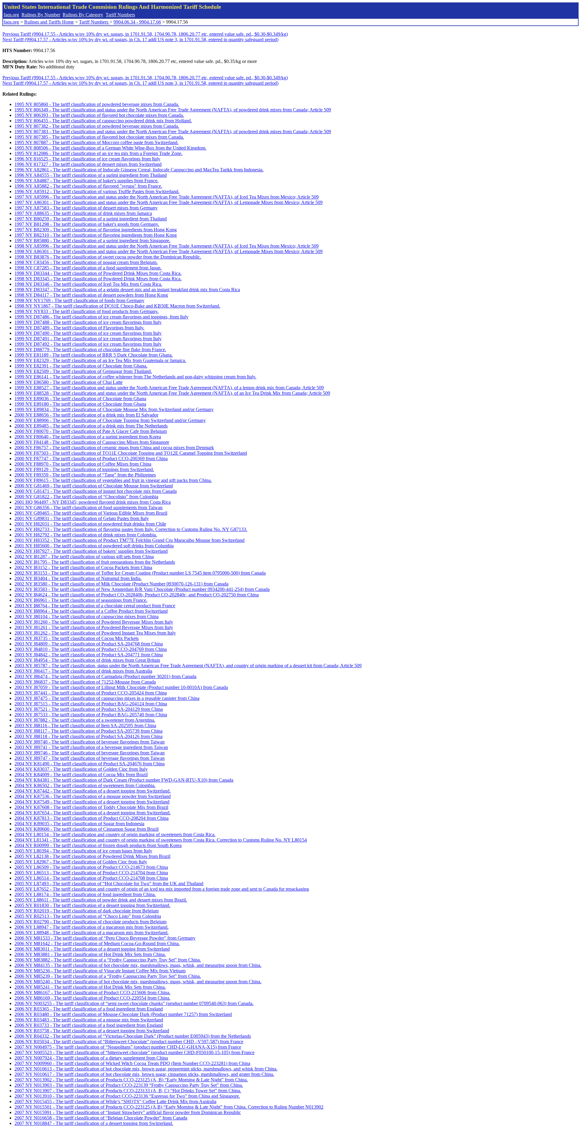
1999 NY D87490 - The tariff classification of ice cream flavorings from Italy (88, 333)
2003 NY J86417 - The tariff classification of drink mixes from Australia (83, 671)
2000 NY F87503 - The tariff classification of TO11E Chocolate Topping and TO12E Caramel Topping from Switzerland (131, 453)
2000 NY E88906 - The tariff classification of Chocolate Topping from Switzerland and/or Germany (110, 420)
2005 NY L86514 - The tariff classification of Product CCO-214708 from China (91, 878)
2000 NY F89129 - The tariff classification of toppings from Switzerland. (84, 469)
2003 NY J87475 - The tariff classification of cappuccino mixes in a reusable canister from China (107, 698)
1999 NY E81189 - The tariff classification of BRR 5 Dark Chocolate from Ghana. (94, 355)
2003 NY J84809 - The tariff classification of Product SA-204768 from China (89, 643)
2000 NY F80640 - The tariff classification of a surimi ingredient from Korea (88, 436)
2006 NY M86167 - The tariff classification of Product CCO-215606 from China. (92, 992)
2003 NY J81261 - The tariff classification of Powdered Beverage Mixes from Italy (94, 627)
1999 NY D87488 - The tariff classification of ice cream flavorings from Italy (88, 322)
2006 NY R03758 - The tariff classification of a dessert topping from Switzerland (92, 1030)
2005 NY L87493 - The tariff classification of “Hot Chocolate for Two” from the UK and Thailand (109, 883)
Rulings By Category (83, 14)
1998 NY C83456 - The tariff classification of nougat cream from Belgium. (86, 262)
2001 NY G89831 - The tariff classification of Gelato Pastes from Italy (82, 518)
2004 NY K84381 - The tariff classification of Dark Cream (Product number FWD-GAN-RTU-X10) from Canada (124, 780)
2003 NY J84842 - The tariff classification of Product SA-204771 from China (89, 654)
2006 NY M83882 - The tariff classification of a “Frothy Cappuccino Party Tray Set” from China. (108, 959)
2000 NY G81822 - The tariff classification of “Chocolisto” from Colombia (86, 496)
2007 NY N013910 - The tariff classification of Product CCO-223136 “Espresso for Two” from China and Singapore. (127, 1096)
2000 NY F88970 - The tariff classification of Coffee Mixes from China (83, 464)
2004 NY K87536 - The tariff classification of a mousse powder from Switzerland (93, 796)
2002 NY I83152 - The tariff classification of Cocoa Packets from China (83, 567)
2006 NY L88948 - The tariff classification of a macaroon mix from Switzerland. (92, 932)
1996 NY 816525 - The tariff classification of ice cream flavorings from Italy (87, 158)
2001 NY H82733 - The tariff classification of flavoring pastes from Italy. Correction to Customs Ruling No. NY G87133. (131, 529)
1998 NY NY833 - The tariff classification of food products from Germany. (87, 311)
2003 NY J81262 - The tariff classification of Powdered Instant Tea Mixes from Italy (95, 632)
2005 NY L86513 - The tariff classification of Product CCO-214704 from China (91, 872)
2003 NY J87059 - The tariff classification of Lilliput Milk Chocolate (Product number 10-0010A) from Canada (121, 687)
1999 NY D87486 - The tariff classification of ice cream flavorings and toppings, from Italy (102, 316)
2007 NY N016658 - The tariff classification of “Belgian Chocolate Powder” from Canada (101, 1117)
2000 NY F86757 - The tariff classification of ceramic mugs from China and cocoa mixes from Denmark (114, 447)
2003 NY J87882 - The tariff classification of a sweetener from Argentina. (85, 720)
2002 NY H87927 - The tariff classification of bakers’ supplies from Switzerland (91, 551)
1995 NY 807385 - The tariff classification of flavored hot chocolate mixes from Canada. (99, 137)
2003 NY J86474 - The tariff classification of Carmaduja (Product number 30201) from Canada (105, 676)
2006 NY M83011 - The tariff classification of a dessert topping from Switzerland (92, 948)
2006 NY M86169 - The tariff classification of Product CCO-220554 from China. (92, 998)
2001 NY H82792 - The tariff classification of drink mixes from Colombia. (86, 534)
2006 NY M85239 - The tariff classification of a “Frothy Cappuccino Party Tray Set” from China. (108, 976)
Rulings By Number (40, 14)
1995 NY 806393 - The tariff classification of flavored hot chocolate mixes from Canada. (99, 115)
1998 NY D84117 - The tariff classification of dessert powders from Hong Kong (91, 295)
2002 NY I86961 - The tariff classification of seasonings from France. (81, 600)
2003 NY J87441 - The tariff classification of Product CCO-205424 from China (91, 692)
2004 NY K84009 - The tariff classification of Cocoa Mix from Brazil (81, 774)
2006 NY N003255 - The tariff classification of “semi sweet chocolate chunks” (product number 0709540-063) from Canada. (134, 1003)
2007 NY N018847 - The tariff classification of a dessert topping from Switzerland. (94, 1123)
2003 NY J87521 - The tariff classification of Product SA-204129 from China (89, 709)
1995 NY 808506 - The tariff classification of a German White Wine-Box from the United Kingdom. (110, 147)
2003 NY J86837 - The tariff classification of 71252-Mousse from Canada (85, 681)
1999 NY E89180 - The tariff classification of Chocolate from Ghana (80, 404)
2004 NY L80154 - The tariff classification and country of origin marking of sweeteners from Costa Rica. (115, 834)
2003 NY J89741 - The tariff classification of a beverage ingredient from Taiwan (91, 747)
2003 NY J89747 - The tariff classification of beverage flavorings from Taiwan (90, 758)
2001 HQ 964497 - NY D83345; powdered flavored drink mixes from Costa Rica (93, 502)
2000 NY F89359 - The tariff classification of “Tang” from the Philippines (85, 474)
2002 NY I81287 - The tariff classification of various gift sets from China (84, 556)
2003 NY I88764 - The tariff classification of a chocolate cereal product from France (95, 605)
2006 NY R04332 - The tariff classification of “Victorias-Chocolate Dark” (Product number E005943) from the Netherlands (133, 1036)
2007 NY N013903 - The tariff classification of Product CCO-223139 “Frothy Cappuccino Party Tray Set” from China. (129, 1085)
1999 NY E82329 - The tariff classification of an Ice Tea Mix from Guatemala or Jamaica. (100, 360)
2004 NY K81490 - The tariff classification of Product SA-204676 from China (90, 763)
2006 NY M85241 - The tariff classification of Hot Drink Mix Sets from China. (90, 987)
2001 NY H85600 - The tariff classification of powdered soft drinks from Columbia (94, 545)
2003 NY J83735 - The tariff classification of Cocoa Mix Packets (77, 638)
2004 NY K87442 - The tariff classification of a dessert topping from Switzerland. (93, 790)
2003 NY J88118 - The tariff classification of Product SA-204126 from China (88, 736)
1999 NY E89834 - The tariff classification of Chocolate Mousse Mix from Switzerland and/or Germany (114, 409)
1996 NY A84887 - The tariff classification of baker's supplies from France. (87, 180)
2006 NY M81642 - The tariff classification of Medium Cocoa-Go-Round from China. (97, 943)
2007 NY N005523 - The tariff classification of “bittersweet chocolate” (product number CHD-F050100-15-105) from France (134, 1052)
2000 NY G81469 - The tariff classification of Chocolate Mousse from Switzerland (94, 485)
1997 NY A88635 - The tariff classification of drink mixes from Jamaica (83, 213)
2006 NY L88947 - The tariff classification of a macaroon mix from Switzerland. (92, 927)
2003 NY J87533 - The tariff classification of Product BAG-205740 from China (91, 714)
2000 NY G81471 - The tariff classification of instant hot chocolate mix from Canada (96, 491)
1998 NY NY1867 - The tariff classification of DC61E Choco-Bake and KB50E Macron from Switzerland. (117, 305)
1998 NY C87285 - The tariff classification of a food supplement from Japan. (88, 267)
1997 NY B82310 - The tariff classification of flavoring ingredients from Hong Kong (96, 235)
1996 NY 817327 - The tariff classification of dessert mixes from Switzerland (88, 164)
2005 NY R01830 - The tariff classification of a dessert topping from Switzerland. (92, 905)
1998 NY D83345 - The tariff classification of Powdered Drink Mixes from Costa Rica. (98, 278)
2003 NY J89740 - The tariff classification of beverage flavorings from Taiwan (90, 741)
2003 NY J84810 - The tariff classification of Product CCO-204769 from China (91, 649)
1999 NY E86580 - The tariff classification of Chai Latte (69, 382)
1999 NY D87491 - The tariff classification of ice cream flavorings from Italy (88, 338)
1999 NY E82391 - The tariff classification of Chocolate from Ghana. (81, 365)
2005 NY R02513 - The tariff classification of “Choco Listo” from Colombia (88, 916)
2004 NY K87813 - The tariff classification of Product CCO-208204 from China (92, 818)
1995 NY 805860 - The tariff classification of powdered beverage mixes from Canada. (97, 104)
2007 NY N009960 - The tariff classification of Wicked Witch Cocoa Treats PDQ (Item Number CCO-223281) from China (132, 1063)
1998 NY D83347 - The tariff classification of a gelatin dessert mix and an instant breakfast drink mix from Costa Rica (127, 289)
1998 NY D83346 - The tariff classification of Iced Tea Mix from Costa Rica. (88, 284)
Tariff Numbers (120, 14)
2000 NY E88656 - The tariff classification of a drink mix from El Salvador (86, 414)
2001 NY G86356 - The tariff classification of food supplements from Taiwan (88, 507)
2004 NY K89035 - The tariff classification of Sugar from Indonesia (79, 823)
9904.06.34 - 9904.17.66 (137, 22)
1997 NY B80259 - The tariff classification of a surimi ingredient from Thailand (91, 218)
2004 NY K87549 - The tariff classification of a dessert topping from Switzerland (92, 801)
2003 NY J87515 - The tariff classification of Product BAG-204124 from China (91, 703)
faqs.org (11, 14)
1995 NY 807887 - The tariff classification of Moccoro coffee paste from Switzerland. (97, 142)
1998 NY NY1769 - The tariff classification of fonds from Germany (79, 300)
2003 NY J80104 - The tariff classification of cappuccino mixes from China (87, 616)
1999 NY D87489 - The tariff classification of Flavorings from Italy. (79, 327)
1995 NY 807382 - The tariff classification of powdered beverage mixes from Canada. (97, 126)
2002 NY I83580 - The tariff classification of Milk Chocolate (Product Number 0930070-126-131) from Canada (121, 583)
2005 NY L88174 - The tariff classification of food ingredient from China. (85, 894)
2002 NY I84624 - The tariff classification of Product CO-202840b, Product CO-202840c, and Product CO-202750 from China (137, 594)
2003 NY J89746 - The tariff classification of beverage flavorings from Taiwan (90, 752)
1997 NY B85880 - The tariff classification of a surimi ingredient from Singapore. (92, 240)
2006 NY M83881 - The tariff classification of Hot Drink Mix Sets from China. (90, 954)
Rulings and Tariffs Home (49, 22)
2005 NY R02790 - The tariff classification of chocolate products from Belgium (90, 921)
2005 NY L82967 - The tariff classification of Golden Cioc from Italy (81, 861)
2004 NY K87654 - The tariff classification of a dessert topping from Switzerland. (93, 812)
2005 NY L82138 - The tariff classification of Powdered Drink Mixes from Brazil (92, 856)
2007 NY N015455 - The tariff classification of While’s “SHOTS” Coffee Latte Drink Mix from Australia (115, 1101)
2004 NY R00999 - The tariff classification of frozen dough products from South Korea (98, 845)
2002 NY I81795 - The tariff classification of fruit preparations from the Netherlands (95, 562)
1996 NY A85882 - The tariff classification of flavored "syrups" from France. (88, 186)
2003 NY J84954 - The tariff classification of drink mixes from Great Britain (87, 660)
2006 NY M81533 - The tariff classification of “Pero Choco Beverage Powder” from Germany (105, 938)
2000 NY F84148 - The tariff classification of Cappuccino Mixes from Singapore (92, 442)
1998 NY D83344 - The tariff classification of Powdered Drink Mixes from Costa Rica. (98, 273)
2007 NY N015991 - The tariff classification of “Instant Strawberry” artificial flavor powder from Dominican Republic (128, 1112)
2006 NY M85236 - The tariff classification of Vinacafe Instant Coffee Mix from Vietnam (100, 970)
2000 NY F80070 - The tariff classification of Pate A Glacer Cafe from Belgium (91, 431)
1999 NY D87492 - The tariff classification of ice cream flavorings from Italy (88, 344)
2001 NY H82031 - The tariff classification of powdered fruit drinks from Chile (90, 523)
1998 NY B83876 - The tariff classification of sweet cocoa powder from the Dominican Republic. (108, 256)
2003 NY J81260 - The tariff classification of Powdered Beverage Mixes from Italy (94, 622)
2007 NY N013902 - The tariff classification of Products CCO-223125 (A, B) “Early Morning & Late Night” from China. (131, 1079)
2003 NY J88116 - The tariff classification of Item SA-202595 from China (85, 725)
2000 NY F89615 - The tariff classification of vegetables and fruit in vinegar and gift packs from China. (113, 480)
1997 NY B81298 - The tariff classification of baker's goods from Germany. (87, 224)
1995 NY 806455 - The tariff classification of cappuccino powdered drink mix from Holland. (103, 120)
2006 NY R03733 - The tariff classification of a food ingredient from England (89, 1025)
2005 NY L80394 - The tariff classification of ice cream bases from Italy (83, 850)
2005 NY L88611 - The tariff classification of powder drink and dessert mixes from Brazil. (101, 899)
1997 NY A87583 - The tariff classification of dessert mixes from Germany (86, 207)
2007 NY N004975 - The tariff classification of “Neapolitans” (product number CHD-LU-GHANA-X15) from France (128, 1047)
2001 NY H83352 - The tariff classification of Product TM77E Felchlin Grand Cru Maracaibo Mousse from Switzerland (130, 540)
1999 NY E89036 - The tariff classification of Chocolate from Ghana (80, 398)
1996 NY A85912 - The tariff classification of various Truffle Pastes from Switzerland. (97, 191)
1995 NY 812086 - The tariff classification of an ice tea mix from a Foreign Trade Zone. (98, 153)
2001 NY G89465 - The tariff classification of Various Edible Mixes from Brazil (91, 513)
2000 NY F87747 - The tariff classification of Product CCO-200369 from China (91, 458)
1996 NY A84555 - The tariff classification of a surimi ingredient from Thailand (91, 175)
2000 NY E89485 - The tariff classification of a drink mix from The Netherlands (91, 425)
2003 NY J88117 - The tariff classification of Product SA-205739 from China (88, 731)
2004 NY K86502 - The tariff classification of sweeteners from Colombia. (85, 785)
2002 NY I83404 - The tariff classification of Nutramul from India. (78, 578)
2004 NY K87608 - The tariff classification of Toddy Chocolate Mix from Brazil (91, 807)
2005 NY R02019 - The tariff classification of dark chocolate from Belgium (87, 910)
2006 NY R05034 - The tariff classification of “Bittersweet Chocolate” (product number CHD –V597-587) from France (129, 1041)
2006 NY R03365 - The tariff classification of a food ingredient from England (89, 1008)
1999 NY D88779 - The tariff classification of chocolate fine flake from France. (90, 349)
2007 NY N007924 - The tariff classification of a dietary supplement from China (91, 1057)
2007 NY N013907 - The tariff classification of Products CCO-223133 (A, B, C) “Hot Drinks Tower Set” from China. (128, 1090)
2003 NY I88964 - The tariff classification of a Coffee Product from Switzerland (91, 611)
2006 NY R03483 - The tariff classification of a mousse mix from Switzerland (89, 1019)
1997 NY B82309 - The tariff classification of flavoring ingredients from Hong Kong (96, 229)
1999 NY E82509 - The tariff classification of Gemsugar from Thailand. (83, 371)
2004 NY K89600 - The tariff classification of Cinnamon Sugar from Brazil (87, 829)
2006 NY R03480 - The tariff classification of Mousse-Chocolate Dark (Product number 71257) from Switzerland (123, 1014)
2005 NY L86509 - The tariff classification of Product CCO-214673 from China (91, 867)
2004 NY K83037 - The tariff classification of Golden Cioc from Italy (81, 769)
